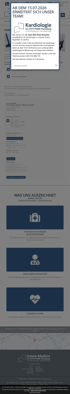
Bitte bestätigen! (35, 392)
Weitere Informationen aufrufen (38, 390)
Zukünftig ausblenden (20, 66)
